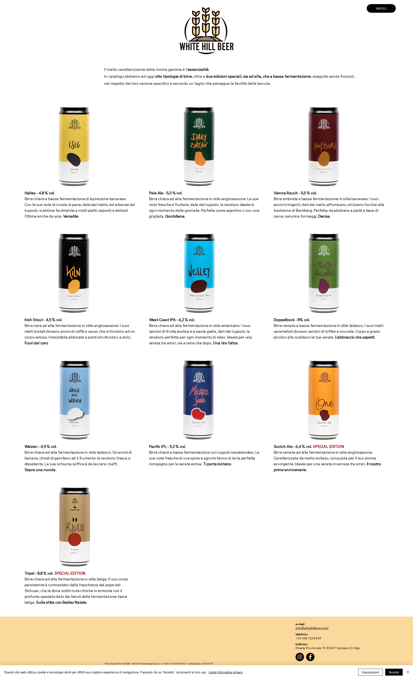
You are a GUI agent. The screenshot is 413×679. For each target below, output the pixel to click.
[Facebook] (310, 657)
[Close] (407, 672)
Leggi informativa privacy (226, 672)
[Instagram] (300, 657)
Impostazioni (370, 672)
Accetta (394, 672)
